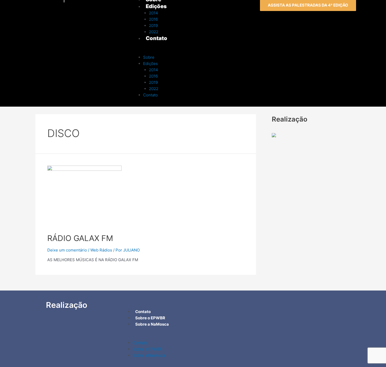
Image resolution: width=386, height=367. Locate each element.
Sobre (148, 57)
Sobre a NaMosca (149, 355)
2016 (153, 76)
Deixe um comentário (67, 250)
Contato (150, 94)
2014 (153, 69)
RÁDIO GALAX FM (80, 238)
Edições (150, 63)
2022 (153, 88)
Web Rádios (101, 250)
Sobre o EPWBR (147, 349)
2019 (153, 82)
